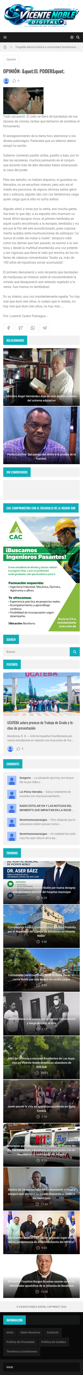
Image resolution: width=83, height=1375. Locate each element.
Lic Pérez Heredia (31, 791)
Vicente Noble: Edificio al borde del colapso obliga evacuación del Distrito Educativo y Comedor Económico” (47, 48)
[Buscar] (78, 37)
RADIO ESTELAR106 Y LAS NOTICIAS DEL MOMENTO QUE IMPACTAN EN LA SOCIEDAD (46, 810)
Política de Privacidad (20, 1342)
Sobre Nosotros (30, 1332)
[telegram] (44, 327)
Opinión (11, 59)
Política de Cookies (53, 1342)
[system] (72, 37)
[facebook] (8, 327)
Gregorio (25, 777)
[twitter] (20, 327)
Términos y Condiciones (21, 1351)
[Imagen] (41, 694)
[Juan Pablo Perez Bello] (6, 81)
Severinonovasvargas (33, 819)
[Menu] (5, 37)
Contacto (53, 1332)
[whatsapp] (32, 327)
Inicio (9, 1332)
